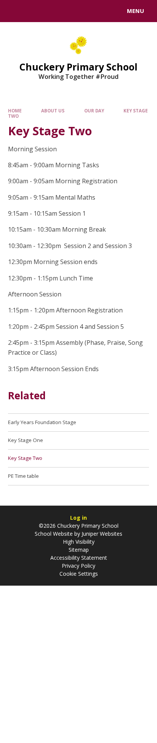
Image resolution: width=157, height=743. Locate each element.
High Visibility (79, 541)
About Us (52, 111)
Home (15, 111)
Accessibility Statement (78, 557)
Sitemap (79, 549)
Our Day (94, 111)
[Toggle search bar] (14, 11)
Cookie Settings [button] (78, 573)
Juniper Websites (101, 533)
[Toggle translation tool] (33, 11)
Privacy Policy (78, 565)
